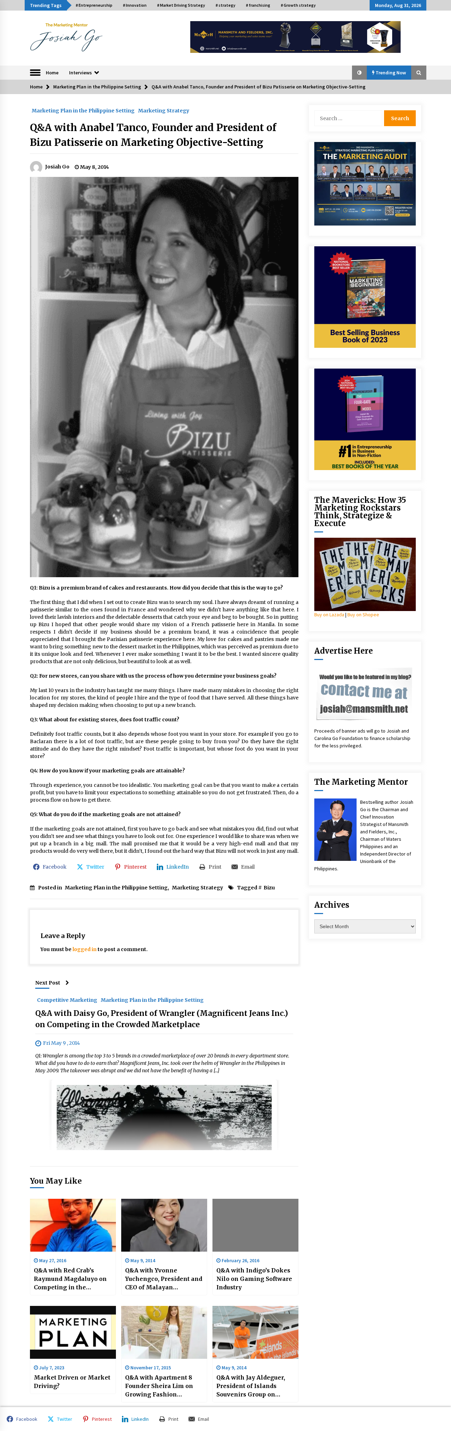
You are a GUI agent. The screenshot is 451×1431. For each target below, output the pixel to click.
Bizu (269, 887)
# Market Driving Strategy (181, 5)
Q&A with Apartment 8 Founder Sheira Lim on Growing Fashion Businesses (159, 1386)
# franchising (258, 5)
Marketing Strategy (163, 110)
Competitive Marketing (67, 1000)
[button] (359, 73)
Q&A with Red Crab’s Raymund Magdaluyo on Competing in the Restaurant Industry (70, 1279)
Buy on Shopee (363, 614)
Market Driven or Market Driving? (72, 1381)
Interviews (80, 72)
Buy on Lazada (329, 614)
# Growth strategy (298, 5)
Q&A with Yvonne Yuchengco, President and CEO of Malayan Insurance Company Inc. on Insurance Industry (163, 1279)
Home (52, 72)
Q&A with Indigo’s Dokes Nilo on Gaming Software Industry (254, 1279)
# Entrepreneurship (94, 5)
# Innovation (135, 5)
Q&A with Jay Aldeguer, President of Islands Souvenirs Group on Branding (250, 1386)
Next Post (47, 983)
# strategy (225, 5)
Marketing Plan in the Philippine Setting (83, 110)
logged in (85, 949)
